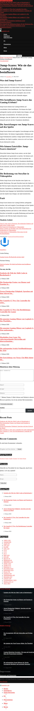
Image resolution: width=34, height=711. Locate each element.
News (5, 51)
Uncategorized (8, 57)
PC (4, 41)
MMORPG (8, 562)
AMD (7, 540)
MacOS (7, 558)
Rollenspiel (9, 570)
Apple (7, 543)
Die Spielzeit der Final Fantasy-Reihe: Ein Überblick (18, 643)
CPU (6, 545)
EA (6, 547)
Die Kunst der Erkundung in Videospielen (12, 227)
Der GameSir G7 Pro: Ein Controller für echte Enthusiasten (17, 429)
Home (5, 34)
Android (7, 542)
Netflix (7, 563)
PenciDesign (3, 681)
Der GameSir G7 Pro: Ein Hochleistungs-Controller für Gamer (15, 311)
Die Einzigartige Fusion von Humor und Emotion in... (15, 4)
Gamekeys (7, 36)
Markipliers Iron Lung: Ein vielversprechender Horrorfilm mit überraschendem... (12, 339)
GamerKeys (9, 76)
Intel (7, 555)
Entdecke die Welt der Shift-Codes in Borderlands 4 (15, 2)
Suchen (2, 407)
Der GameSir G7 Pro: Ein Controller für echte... (13, 9)
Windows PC (8, 582)
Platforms (7, 567)
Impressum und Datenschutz (8, 675)
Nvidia (7, 565)
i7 (5, 552)
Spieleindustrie (9, 575)
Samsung (8, 573)
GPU (6, 548)
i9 (5, 553)
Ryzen (7, 572)
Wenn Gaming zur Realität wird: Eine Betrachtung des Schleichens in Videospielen (15, 229)
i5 (5, 550)
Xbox (5, 47)
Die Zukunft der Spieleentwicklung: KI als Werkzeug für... (17, 24)
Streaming (8, 577)
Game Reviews (8, 37)
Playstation (7, 44)
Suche (19, 55)
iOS (6, 557)
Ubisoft (7, 578)
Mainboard (8, 560)
